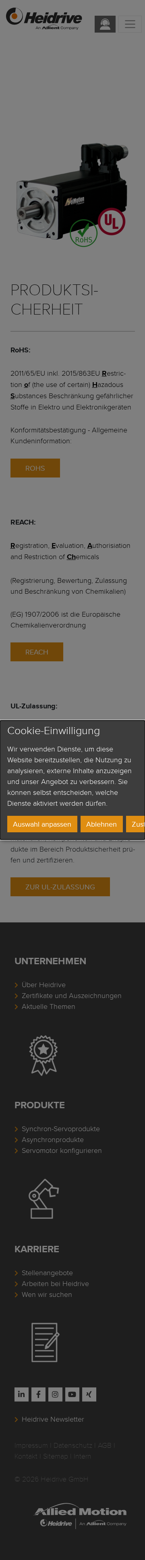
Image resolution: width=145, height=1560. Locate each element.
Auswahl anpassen (42, 824)
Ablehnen (101, 824)
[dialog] (72, 780)
